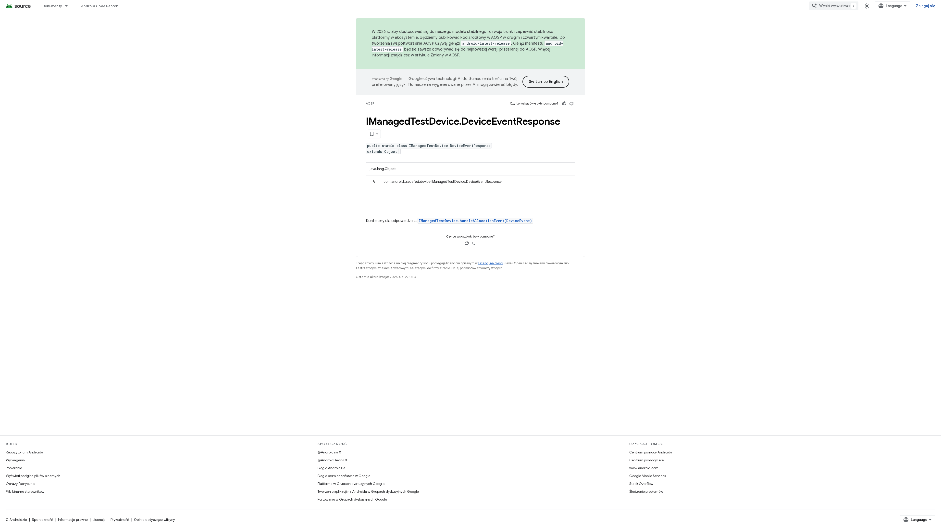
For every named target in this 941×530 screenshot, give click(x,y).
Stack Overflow (641, 483)
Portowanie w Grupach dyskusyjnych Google (352, 499)
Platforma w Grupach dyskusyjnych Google (351, 483)
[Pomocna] (564, 103)
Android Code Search (99, 6)
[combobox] (833, 5)
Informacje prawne (73, 520)
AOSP (370, 103)
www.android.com (643, 468)
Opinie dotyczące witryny (154, 520)
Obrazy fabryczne (20, 483)
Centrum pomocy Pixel (646, 460)
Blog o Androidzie (331, 468)
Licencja (99, 520)
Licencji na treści (490, 263)
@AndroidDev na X (332, 460)
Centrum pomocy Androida (650, 452)
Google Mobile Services (647, 476)
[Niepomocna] (571, 103)
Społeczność (42, 520)
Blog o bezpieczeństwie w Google (344, 476)
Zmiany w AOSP (445, 55)
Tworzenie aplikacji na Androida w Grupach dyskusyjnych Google (368, 491)
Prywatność (120, 520)
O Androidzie (16, 520)
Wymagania (15, 460)
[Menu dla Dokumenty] (68, 6)
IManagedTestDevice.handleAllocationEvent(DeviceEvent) (475, 220)
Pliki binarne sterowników (25, 491)
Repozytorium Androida (24, 452)
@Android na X (329, 452)
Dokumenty (52, 6)
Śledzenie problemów (646, 491)
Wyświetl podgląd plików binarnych (33, 476)
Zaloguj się (925, 6)
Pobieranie (14, 468)
